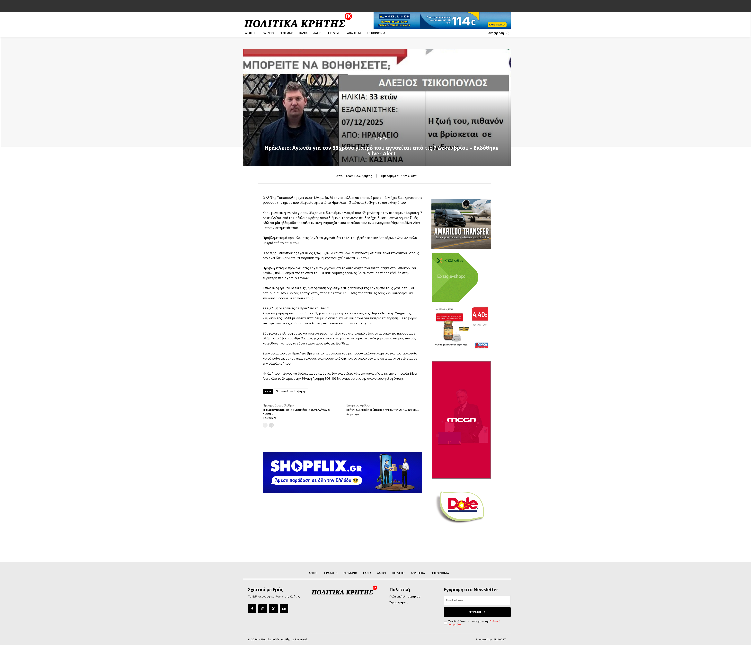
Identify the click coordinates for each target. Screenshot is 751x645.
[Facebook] (252, 608)
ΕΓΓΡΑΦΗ (475, 612)
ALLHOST (499, 639)
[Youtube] (284, 608)
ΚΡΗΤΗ (381, 138)
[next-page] (271, 425)
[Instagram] (262, 608)
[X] (273, 608)
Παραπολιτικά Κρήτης (291, 391)
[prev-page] (265, 425)
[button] (499, 33)
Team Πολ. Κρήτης (358, 176)
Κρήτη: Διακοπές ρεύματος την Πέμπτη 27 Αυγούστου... (383, 410)
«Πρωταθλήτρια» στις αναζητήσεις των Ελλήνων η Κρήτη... (296, 411)
